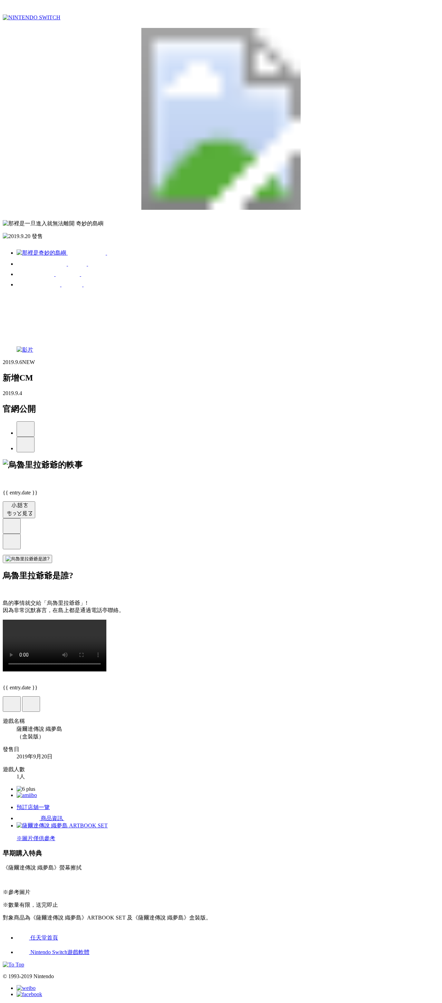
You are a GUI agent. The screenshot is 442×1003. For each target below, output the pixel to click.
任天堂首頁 (43, 938)
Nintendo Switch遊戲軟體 (59, 952)
